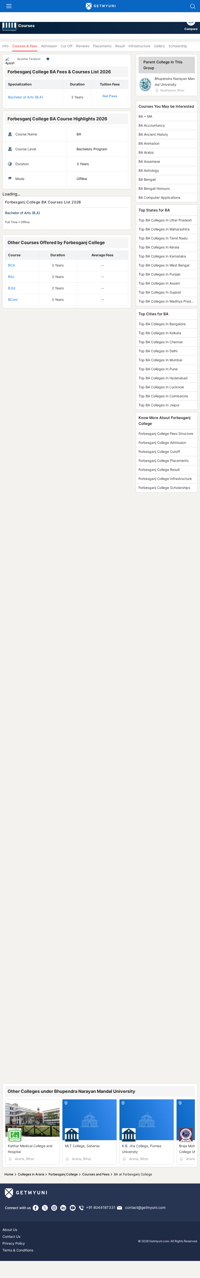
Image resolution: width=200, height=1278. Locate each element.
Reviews (82, 46)
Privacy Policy (13, 1243)
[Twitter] (44, 1207)
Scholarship (178, 46)
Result (120, 46)
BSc (11, 277)
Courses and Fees (96, 1174)
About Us (9, 1230)
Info (5, 46)
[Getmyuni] (100, 6)
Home (8, 1174)
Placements (102, 46)
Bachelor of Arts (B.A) (25, 97)
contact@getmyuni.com (145, 1207)
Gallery (159, 46)
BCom (13, 299)
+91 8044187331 (100, 1207)
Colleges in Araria (31, 1174)
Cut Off (66, 46)
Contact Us (11, 1236)
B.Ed (11, 288)
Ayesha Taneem (28, 59)
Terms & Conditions (17, 1250)
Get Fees (109, 96)
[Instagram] (54, 1207)
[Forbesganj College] (9, 24)
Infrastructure (139, 46)
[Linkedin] (63, 1207)
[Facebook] (35, 1207)
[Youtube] (72, 1207)
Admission (49, 46)
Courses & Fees (24, 46)
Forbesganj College (63, 1174)
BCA (11, 265)
